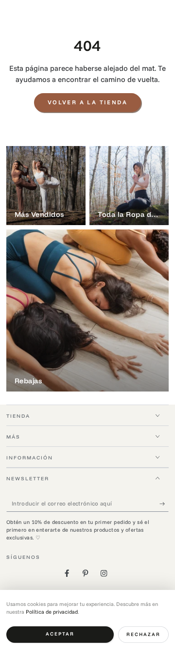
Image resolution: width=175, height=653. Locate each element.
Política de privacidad (52, 611)
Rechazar (143, 634)
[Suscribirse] (164, 503)
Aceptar (60, 634)
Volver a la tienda (87, 102)
